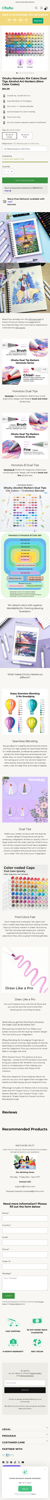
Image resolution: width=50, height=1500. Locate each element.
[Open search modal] (36, 7)
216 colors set (35, 319)
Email (5, 1237)
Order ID (6, 1261)
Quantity (6, 166)
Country (6, 1225)
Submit (8, 1296)
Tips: (11, 130)
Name (5, 1213)
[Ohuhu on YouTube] (23, 1462)
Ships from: (20, 143)
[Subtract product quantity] (4, 171)
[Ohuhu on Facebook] (3, 1462)
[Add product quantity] (12, 171)
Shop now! (38, 21)
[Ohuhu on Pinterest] (11, 1462)
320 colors (20, 327)
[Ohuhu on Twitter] (19, 1462)
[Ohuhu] (7, 7)
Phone (5, 1249)
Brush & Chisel (9, 135)
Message (6, 1273)
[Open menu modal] (41, 7)
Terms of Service (15, 1304)
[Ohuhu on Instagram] (7, 1462)
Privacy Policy (35, 1373)
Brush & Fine (25, 135)
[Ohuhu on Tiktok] (15, 1462)
